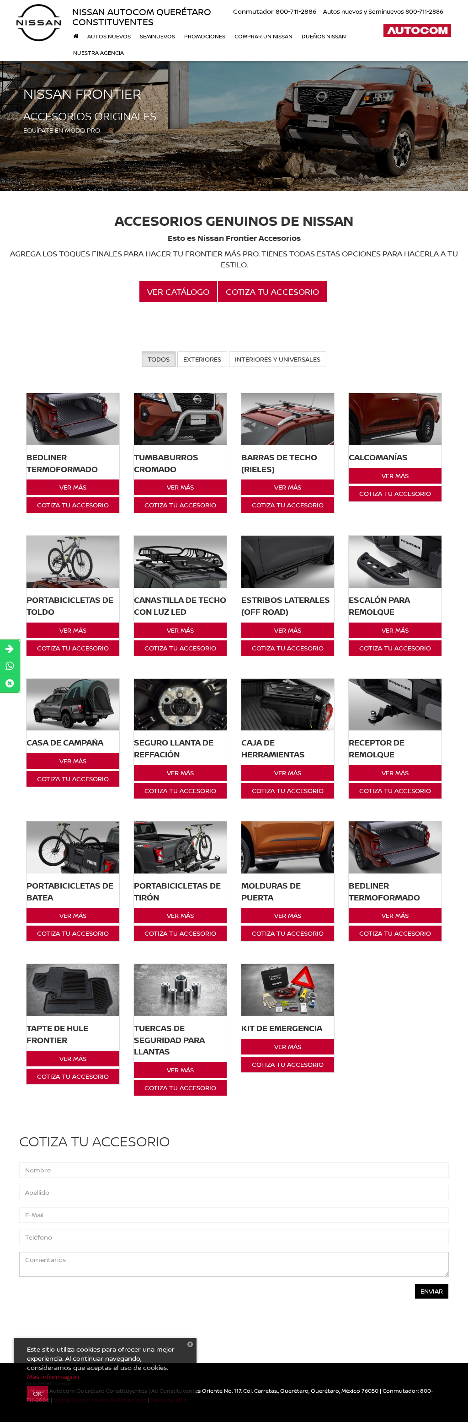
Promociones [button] (204, 36)
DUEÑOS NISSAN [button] (324, 36)
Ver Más (72, 487)
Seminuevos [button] (157, 36)
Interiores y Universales (277, 359)
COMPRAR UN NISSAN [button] (263, 36)
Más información (53, 1376)
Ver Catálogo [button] (178, 291)
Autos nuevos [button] (109, 36)
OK (37, 1393)
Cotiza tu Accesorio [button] (272, 291)
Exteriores (202, 359)
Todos (159, 359)
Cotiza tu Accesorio (73, 505)
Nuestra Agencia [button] (98, 53)
